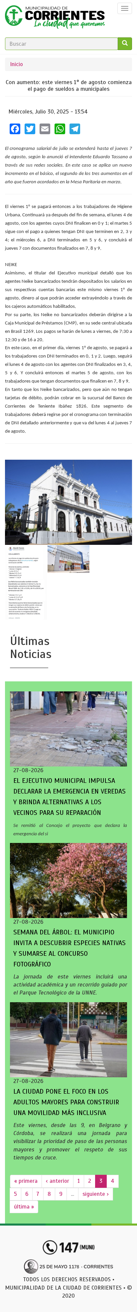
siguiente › (95, 1193)
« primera (26, 1180)
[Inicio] (55, 18)
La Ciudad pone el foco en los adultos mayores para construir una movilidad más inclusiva (66, 1102)
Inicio (16, 64)
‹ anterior (57, 1180)
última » (24, 1206)
